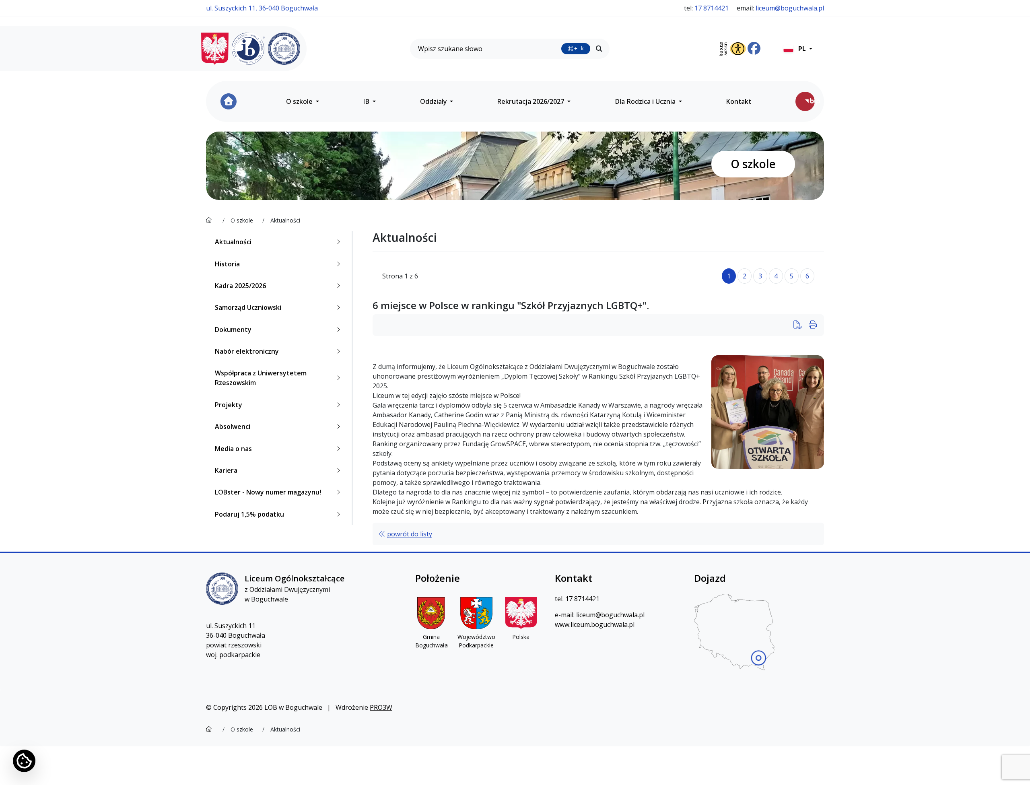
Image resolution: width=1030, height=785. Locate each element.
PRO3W (381, 707)
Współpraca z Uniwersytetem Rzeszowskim (261, 378)
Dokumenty (233, 329)
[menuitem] (228, 101)
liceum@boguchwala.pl (790, 8)
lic (579, 614)
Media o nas (233, 448)
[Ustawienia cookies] (24, 761)
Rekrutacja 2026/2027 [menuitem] (531, 101)
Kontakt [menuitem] (738, 101)
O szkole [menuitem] (300, 101)
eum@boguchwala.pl (613, 614)
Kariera (226, 470)
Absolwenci (232, 426)
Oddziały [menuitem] (434, 101)
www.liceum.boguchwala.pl (594, 624)
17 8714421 (711, 8)
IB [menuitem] (367, 101)
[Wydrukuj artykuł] (800, 325)
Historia (227, 264)
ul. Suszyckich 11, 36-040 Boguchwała (262, 8)
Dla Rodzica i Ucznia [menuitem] (646, 101)
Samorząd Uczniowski (248, 307)
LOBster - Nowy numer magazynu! (268, 492)
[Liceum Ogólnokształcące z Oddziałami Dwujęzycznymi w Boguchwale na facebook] (754, 48)
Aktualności (233, 241)
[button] (798, 48)
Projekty (228, 404)
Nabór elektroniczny (247, 351)
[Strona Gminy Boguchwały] (431, 613)
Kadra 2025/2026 (240, 285)
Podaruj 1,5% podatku (249, 514)
